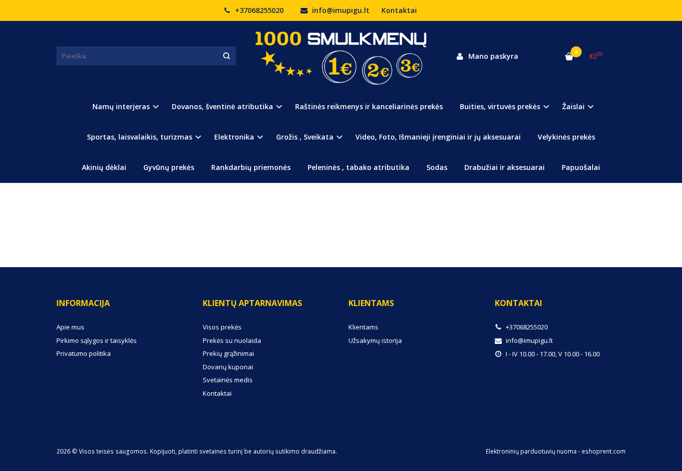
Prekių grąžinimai (228, 353)
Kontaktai (399, 10)
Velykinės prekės (566, 137)
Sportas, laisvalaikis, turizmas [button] (139, 137)
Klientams (371, 303)
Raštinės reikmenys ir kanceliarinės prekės (369, 106)
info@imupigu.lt (339, 10)
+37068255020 (258, 10)
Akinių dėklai (104, 167)
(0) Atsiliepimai (90, 211)
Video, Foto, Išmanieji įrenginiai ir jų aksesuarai (438, 137)
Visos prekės (222, 326)
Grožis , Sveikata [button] (305, 137)
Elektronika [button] (234, 137)
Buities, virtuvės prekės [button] (500, 106)
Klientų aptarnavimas (252, 303)
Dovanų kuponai (228, 366)
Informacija (83, 303)
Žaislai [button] (573, 106)
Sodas (436, 167)
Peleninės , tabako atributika (358, 167)
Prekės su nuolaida (232, 340)
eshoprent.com (604, 451)
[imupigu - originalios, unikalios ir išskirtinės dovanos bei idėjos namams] (341, 56)
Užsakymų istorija (375, 340)
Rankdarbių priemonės (251, 167)
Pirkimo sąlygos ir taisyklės (96, 340)
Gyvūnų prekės (168, 167)
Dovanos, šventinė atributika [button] (222, 106)
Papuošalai (581, 167)
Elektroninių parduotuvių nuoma (531, 451)
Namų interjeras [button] (121, 106)
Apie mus (70, 326)
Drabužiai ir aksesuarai (504, 167)
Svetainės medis (228, 379)
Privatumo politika (83, 353)
